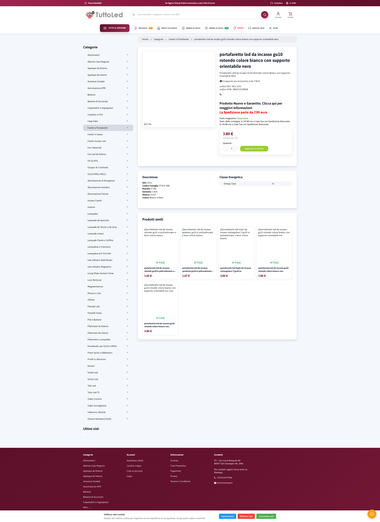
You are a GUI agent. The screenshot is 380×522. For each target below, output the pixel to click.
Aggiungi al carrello (254, 148)
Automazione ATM (97, 88)
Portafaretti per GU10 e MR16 (102, 346)
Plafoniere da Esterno (98, 326)
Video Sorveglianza (97, 405)
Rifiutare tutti (246, 516)
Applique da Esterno (97, 68)
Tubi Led (92, 385)
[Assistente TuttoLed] (372, 514)
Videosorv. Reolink (97, 412)
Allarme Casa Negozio (98, 61)
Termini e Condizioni (180, 481)
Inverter (91, 207)
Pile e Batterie (94, 319)
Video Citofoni (95, 399)
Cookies (174, 460)
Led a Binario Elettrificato (100, 260)
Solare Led (93, 372)
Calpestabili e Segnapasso (100, 108)
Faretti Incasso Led (97, 141)
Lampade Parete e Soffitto (100, 240)
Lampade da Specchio (98, 220)
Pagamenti (175, 471)
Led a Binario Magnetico (99, 266)
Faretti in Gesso (95, 134)
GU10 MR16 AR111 (97, 174)
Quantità (227, 143)
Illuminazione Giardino (99, 187)
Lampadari (93, 214)
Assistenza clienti (135, 460)
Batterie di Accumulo (98, 101)
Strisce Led (93, 379)
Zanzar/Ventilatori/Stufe (99, 419)
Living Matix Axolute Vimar (101, 273)
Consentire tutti (266, 516)
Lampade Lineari (96, 233)
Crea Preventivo (178, 465)
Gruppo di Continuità (98, 167)
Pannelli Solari (95, 313)
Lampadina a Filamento (99, 247)
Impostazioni (227, 516)
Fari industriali (94, 147)
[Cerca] (264, 14)
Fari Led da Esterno (97, 154)
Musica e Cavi (94, 293)
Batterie (91, 94)
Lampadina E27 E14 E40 (99, 253)
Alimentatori (94, 55)
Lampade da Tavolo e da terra (102, 227)
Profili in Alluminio (97, 359)
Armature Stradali (96, 81)
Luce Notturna (94, 280)
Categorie (158, 39)
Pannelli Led (93, 306)
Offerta (91, 299)
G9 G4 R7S (93, 161)
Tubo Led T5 (93, 392)
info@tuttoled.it (224, 483)
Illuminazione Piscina (98, 194)
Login (129, 476)
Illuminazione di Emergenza (101, 180)
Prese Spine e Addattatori (100, 352)
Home (145, 39)
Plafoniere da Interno (98, 333)
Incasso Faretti (95, 200)
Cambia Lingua (134, 465)
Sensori (91, 366)
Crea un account (134, 471)
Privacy (173, 476)
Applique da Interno (97, 75)
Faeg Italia (93, 121)
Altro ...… (87, 507)
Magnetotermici (95, 286)
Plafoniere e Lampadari (99, 339)
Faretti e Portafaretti (98, 128)
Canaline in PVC (95, 114)
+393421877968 (224, 477)
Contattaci (278, 3)
